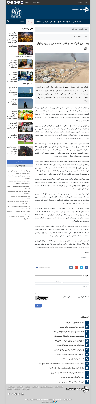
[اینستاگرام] (18, 393)
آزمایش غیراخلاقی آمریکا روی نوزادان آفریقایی (69, 350)
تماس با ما (32, 2)
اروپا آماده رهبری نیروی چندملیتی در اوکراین (69, 354)
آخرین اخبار (84, 317)
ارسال (38, 305)
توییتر (11, 2)
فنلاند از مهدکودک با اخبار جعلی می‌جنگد (13, 64)
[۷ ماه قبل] (25, 50)
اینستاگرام (18, 2)
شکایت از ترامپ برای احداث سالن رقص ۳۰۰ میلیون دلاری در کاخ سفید (60, 363)
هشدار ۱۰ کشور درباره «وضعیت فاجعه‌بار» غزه (12, 150)
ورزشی (45, 22)
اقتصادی (38, 22)
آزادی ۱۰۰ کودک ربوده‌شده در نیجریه (72, 377)
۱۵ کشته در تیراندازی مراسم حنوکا (73, 359)
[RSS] (22, 393)
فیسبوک (8, 2)
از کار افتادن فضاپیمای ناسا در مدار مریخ (13, 91)
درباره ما (26, 2)
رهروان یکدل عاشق (64, 22)
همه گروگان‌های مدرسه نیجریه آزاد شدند (70, 345)
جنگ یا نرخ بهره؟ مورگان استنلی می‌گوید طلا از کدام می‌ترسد (12, 37)
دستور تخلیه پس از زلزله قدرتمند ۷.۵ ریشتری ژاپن (67, 372)
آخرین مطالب (27, 28)
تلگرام (15, 2)
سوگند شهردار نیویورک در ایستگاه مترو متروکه (69, 336)
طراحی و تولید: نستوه (47, 402)
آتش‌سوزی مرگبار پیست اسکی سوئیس (12, 125)
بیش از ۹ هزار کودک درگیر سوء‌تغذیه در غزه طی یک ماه (66, 368)
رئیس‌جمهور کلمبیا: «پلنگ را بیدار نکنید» (71, 382)
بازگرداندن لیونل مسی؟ (12, 136)
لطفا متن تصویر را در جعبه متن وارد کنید (75, 297)
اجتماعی (52, 22)
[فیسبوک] (8, 393)
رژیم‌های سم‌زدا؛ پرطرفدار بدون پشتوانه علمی (12, 115)
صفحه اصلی (77, 22)
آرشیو (38, 2)
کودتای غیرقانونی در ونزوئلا (12, 101)
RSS (22, 2)
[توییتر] (11, 393)
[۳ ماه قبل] (25, 37)
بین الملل (30, 22)
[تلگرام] (15, 393)
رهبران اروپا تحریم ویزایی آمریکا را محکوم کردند (69, 341)
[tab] (20, 162)
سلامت (22, 22)
